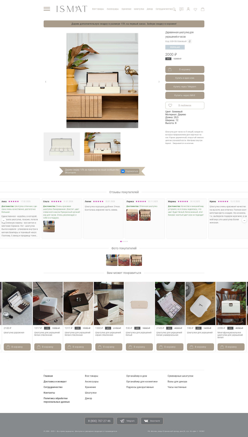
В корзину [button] (17, 346)
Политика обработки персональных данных (57, 400)
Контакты (49, 392)
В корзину (185, 69)
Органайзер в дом (136, 376)
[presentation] (8, 360)
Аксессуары (113, 9)
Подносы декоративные (140, 387)
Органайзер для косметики (141, 381)
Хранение (126, 9)
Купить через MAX (184, 95)
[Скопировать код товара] (190, 41)
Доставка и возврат (55, 381)
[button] (159, 81)
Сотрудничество (164, 9)
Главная (48, 376)
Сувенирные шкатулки (180, 376)
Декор (150, 9)
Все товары (98, 9)
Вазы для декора (177, 381)
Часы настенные (177, 387)
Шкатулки (139, 9)
